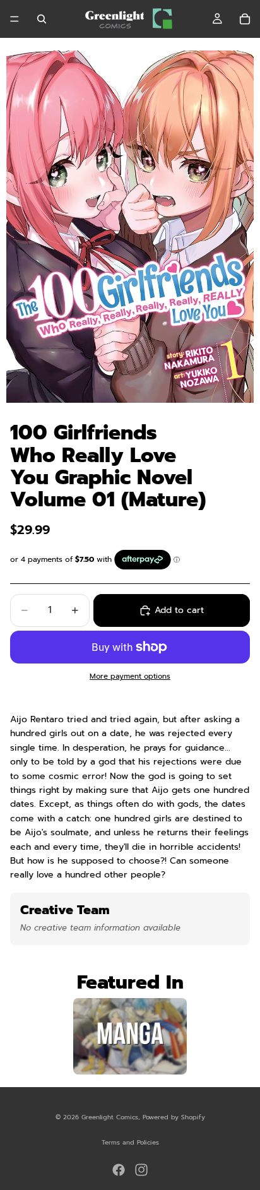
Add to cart (179, 610)
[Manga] (130, 1036)
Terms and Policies (130, 1142)
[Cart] (245, 19)
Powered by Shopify (174, 1117)
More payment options (130, 676)
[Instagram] (141, 1169)
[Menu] (14, 18)
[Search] (42, 19)
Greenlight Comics (109, 1117)
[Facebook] (118, 1169)
